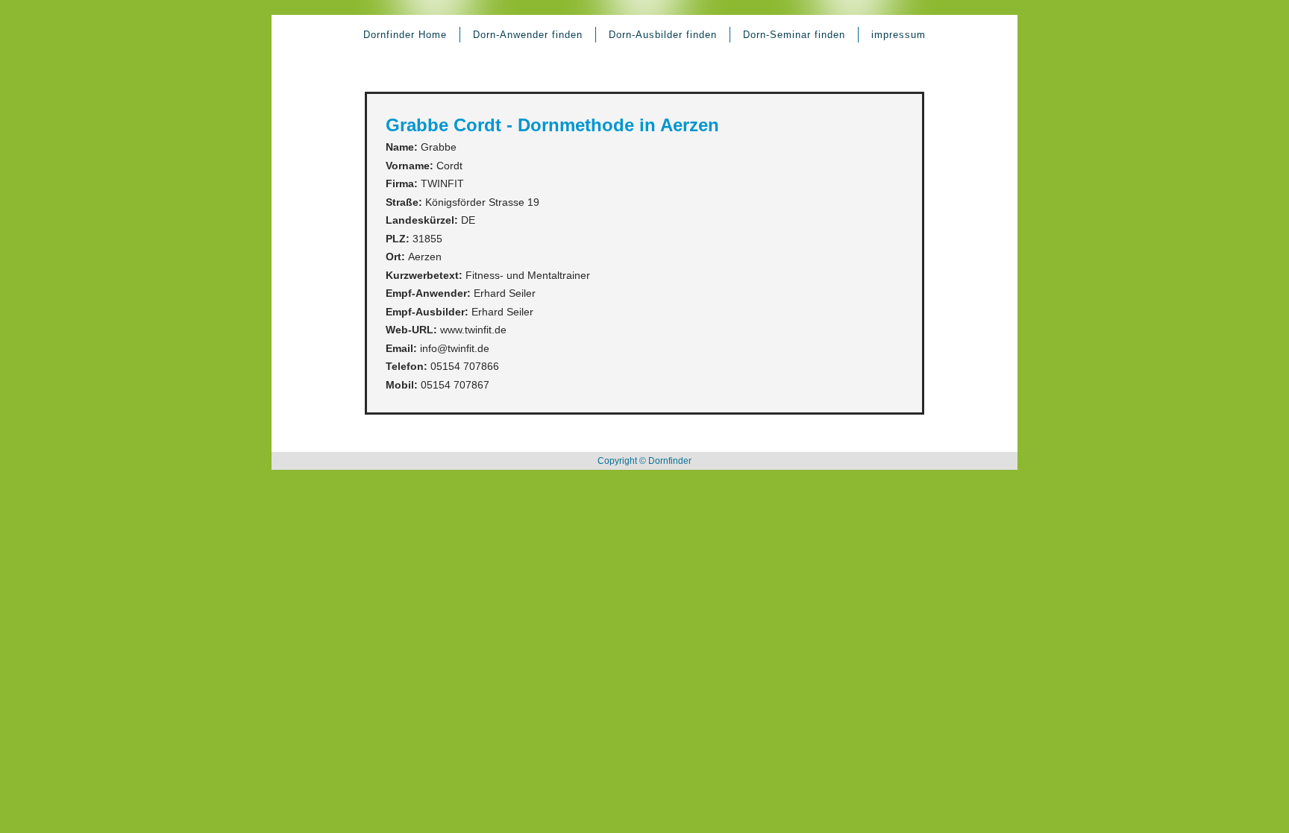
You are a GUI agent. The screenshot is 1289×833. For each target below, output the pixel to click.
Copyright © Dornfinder (644, 461)
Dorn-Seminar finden (794, 34)
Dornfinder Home (405, 34)
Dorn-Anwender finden (528, 34)
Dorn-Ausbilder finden (663, 34)
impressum (898, 34)
